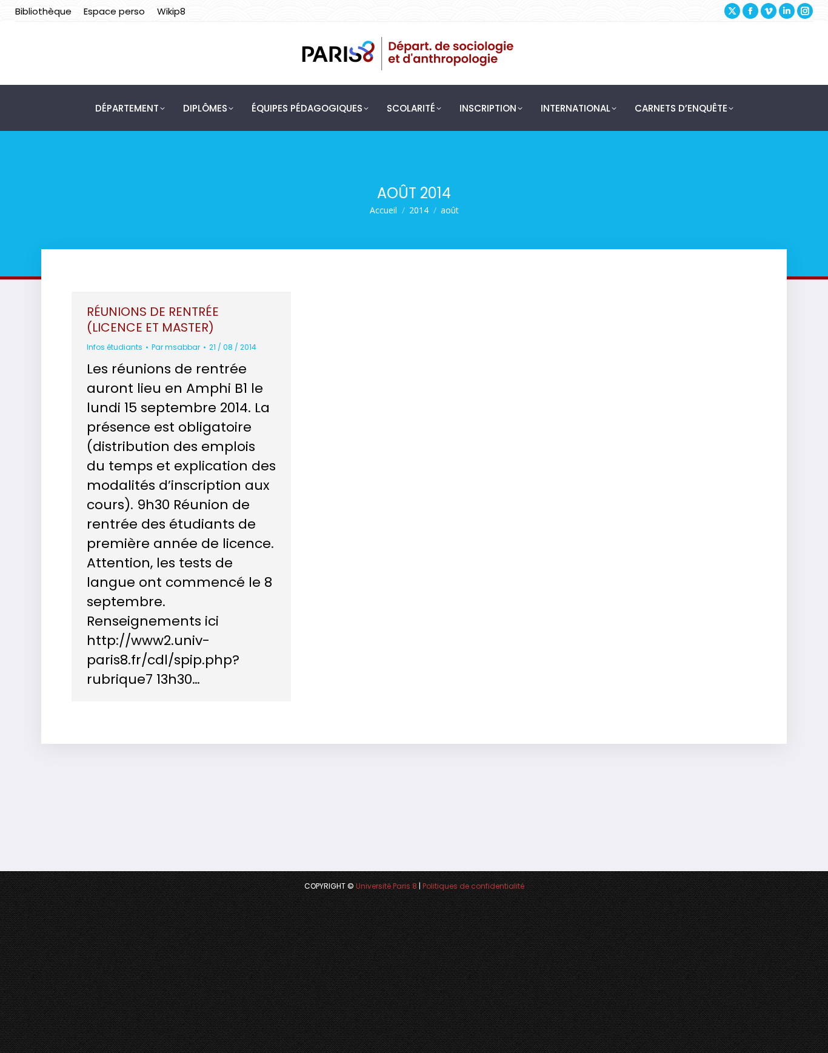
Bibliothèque (43, 11)
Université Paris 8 (386, 886)
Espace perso (114, 11)
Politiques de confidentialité (473, 886)
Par (176, 347)
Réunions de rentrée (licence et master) (153, 319)
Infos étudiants (114, 347)
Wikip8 (171, 11)
